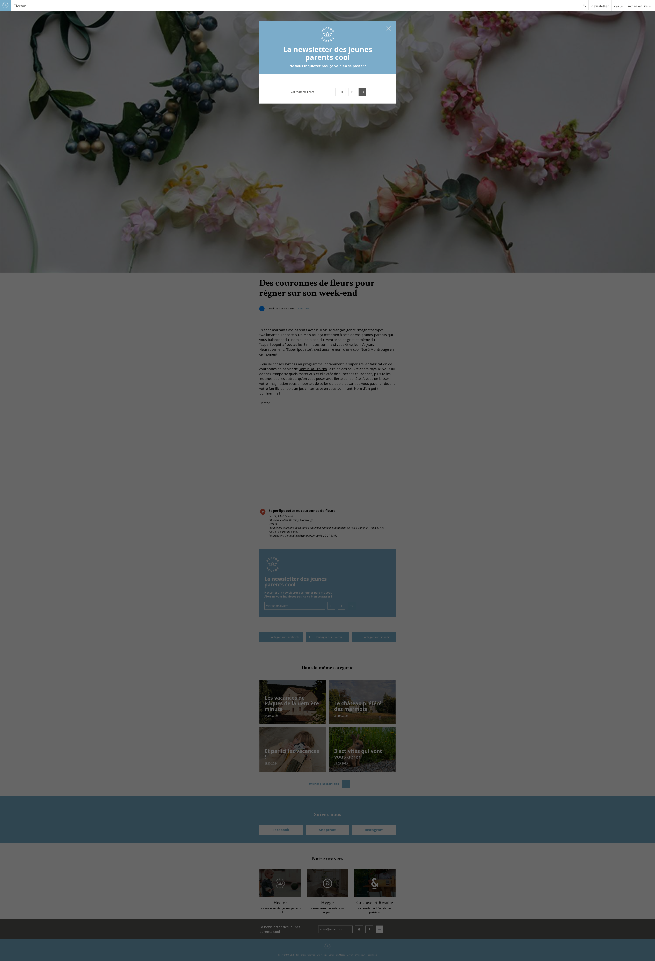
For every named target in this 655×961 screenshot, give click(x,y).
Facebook (281, 829)
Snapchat (327, 829)
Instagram (374, 829)
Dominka (303, 528)
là (276, 524)
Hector (20, 6)
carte (618, 6)
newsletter (600, 6)
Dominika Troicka (313, 369)
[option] (327, 142)
